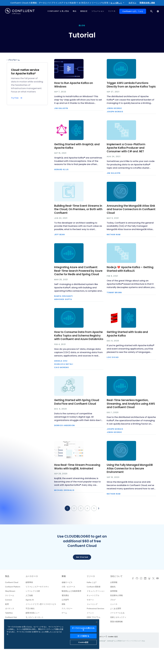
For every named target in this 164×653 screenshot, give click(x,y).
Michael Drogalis (64, 490)
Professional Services (95, 608)
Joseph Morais (115, 112)
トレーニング (92, 604)
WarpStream (10, 591)
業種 (64, 576)
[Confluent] (20, 11)
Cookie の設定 (113, 637)
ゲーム (64, 613)
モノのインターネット (35, 617)
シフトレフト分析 (33, 591)
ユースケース (32, 576)
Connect (8, 600)
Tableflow (9, 613)
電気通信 (65, 595)
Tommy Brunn (114, 293)
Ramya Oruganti (63, 296)
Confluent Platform (12, 587)
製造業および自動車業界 (71, 591)
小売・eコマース (68, 587)
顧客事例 (29, 582)
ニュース (113, 604)
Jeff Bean (59, 235)
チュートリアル (93, 595)
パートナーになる (117, 613)
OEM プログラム (93, 617)
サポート (90, 600)
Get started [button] (82, 557)
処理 (7, 604)
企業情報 (113, 582)
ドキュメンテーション (96, 591)
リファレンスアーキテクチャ (37, 587)
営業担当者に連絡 (147, 2)
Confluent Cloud (11, 582)
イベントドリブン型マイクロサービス (41, 604)
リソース (91, 576)
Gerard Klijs (61, 170)
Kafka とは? (91, 582)
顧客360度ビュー (32, 613)
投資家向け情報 (116, 595)
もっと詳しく (116, 3)
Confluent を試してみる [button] (132, 11)
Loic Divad (113, 357)
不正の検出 (30, 608)
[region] (51, 634)
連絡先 (113, 587)
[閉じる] (96, 622)
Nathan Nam (114, 235)
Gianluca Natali (63, 364)
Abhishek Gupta (63, 299)
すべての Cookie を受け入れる (83, 629)
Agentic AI (30, 600)
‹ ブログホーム (13, 60)
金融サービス (67, 582)
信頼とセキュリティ (118, 617)
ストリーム (9, 595)
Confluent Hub (11, 617)
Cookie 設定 (83, 642)
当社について (116, 576)
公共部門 (65, 600)
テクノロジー (67, 608)
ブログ (113, 600)
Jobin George (114, 108)
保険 (63, 604)
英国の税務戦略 (116, 622)
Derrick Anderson (64, 426)
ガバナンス (9, 608)
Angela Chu (60, 361)
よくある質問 (115, 608)
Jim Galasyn (61, 108)
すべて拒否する (83, 636)
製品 (7, 576)
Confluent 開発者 (93, 587)
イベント (90, 613)
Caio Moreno (61, 368)
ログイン (132, 2)
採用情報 (113, 591)
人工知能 (29, 595)
